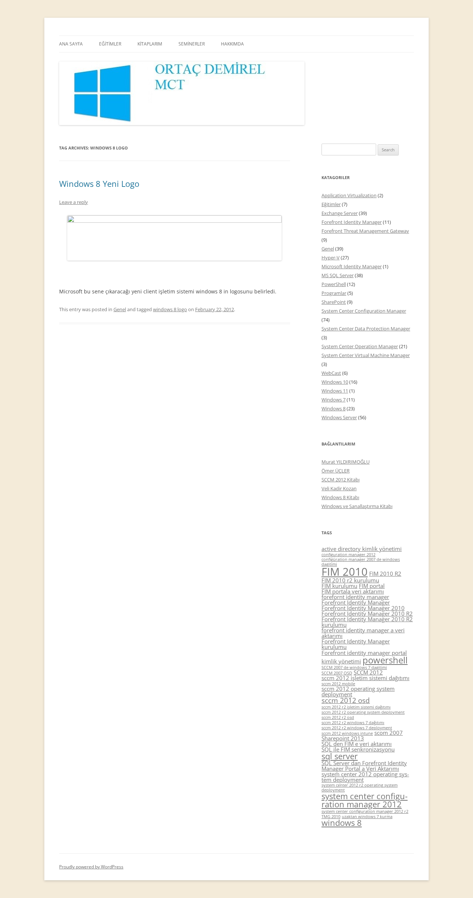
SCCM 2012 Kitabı (340, 479)
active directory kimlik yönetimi (361, 548)
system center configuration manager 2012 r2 (364, 811)
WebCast (331, 373)
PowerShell (333, 284)
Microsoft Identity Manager (351, 266)
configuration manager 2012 (348, 554)
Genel (119, 309)
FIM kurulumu (339, 585)
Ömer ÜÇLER (335, 470)
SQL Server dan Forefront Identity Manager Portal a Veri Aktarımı (364, 765)
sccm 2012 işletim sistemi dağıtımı (365, 678)
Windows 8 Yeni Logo (99, 183)
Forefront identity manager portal (364, 652)
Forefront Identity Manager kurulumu (355, 644)
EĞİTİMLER (110, 44)
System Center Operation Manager (359, 346)
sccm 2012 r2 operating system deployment (363, 712)
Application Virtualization (349, 195)
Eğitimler (331, 204)
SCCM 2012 (368, 672)
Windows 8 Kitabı (340, 497)
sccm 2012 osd (345, 700)
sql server (339, 756)
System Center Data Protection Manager (365, 328)
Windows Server (339, 417)
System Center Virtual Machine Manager (365, 355)
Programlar (333, 293)
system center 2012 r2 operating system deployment (359, 788)
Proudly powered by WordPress (91, 867)
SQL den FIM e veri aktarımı (356, 743)
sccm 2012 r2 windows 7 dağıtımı (352, 722)
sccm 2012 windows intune (347, 733)
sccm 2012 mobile (338, 683)
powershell (385, 660)
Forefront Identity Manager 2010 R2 (367, 613)
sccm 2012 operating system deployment (358, 691)
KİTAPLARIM (149, 44)
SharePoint (333, 302)
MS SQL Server (337, 275)
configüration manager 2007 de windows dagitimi (360, 562)
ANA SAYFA (71, 44)
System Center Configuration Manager (363, 310)
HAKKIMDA (232, 44)
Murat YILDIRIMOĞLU (345, 461)
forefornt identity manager (355, 597)
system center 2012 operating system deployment (365, 776)
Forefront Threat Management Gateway (365, 231)
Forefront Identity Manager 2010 (363, 608)
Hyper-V (330, 257)
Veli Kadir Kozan (339, 488)
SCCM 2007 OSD (336, 673)
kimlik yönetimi (341, 661)
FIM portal (372, 585)
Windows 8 (333, 408)
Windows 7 (333, 399)
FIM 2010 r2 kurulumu (350, 580)
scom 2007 (388, 732)
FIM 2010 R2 (385, 573)
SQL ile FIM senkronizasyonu (358, 749)
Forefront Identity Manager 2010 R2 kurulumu (367, 621)
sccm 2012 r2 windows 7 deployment (356, 727)
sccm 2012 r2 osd (337, 717)
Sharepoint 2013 (342, 738)
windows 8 (341, 822)
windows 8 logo (170, 309)
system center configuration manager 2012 (364, 800)
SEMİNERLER (191, 44)
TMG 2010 (330, 816)
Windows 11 (334, 390)
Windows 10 (334, 382)
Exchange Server (339, 213)
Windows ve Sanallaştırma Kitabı (356, 506)
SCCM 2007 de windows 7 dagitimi (354, 667)
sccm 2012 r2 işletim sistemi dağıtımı (356, 707)
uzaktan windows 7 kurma (367, 816)
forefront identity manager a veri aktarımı (363, 632)
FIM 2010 (344, 571)
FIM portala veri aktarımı (352, 591)
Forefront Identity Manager (351, 222)
